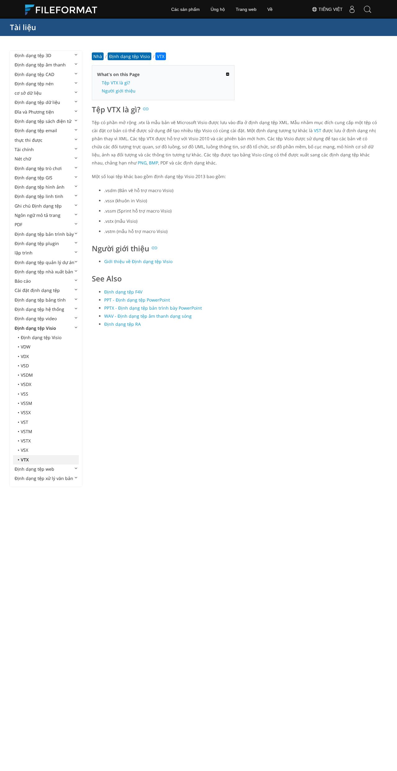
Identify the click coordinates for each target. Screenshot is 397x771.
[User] (352, 9)
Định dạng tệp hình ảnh (40, 187)
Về (270, 9)
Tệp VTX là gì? (116, 83)
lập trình (24, 253)
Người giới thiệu (119, 91)
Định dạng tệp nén (34, 84)
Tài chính (24, 149)
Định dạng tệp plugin (37, 243)
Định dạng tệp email (36, 130)
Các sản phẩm (185, 9)
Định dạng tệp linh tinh (39, 196)
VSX (24, 450)
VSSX (26, 412)
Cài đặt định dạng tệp (37, 290)
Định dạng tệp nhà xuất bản (44, 272)
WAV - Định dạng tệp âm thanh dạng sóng (148, 316)
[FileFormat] (63, 9)
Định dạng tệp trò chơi (38, 168)
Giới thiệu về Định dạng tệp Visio (138, 261)
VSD (25, 366)
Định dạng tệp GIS (33, 178)
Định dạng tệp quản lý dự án (44, 262)
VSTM (26, 431)
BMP (153, 163)
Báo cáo (23, 281)
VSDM (27, 375)
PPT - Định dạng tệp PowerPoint (137, 300)
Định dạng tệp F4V (123, 292)
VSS (24, 394)
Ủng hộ (218, 9)
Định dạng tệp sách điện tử (43, 121)
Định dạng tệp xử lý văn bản (44, 478)
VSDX (26, 384)
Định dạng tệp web (34, 469)
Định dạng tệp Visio (35, 328)
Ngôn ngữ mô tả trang (37, 215)
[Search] (367, 9)
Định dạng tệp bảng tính (40, 300)
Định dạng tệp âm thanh (40, 65)
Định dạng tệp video (36, 318)
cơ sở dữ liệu (28, 93)
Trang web (246, 9)
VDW (25, 347)
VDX (25, 356)
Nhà (97, 56)
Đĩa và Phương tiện (34, 112)
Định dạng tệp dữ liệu (37, 102)
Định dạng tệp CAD (34, 74)
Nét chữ (23, 159)
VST (24, 422)
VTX (25, 460)
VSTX (26, 441)
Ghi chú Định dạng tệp (38, 206)
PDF (18, 224)
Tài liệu (23, 27)
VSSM (26, 403)
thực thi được (28, 140)
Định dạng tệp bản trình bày (44, 234)
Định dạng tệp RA (122, 324)
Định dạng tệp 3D (33, 55)
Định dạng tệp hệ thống (39, 309)
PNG (142, 163)
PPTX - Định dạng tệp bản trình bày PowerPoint (153, 308)
